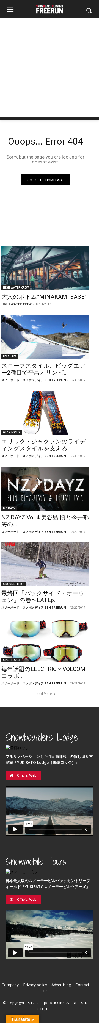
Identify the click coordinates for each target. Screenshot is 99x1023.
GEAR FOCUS (11, 432)
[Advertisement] (49, 67)
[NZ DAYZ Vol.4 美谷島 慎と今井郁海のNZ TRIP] (45, 489)
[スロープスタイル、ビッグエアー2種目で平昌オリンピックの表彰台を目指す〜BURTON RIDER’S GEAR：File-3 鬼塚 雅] (45, 337)
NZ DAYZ (9, 508)
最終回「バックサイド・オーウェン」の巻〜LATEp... (42, 596)
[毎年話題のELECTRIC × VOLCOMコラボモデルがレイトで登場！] (45, 640)
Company (10, 984)
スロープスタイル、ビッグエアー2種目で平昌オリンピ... (43, 369)
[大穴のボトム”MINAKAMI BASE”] (45, 268)
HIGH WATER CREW (16, 287)
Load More (43, 693)
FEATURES (9, 356)
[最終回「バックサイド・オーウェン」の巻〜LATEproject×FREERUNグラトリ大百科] (45, 564)
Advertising (61, 984)
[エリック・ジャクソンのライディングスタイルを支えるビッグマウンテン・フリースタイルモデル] (45, 413)
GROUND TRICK (13, 584)
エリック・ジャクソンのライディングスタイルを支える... (43, 445)
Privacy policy (35, 984)
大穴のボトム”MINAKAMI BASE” (44, 296)
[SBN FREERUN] (49, 9)
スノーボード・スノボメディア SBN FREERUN (33, 380)
